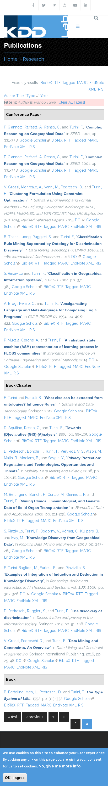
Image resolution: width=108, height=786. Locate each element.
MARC (82, 83)
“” (53, 243)
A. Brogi (10, 303)
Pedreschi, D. (72, 187)
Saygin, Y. (56, 458)
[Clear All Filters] (71, 102)
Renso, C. (52, 127)
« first (12, 717)
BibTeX (46, 83)
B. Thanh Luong (17, 237)
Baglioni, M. (28, 568)
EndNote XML (16, 147)
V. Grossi (11, 187)
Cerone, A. (30, 340)
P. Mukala (11, 340)
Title (20, 96)
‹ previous (34, 717)
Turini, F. (76, 127)
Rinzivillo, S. (75, 568)
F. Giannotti (13, 127)
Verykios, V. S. (72, 451)
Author (9, 96)
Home (11, 59)
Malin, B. (11, 458)
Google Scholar (34, 140)
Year (44, 96)
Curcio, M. (55, 494)
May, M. (17, 538)
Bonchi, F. (35, 451)
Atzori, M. (94, 451)
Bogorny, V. (50, 531)
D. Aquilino (13, 428)
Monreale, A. (31, 187)
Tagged (68, 83)
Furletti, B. (33, 398)
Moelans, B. (29, 458)
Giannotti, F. (76, 494)
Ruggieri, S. (42, 237)
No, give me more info (59, 766)
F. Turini (10, 398)
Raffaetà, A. (33, 127)
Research (33, 59)
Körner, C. (70, 531)
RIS (100, 89)
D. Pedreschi (14, 451)
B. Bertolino (14, 692)
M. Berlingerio (16, 494)
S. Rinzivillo (13, 273)
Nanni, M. (51, 187)
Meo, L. (31, 692)
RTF (57, 83)
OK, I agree (15, 778)
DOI (79, 220)
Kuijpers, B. (89, 531)
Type (30, 96)
